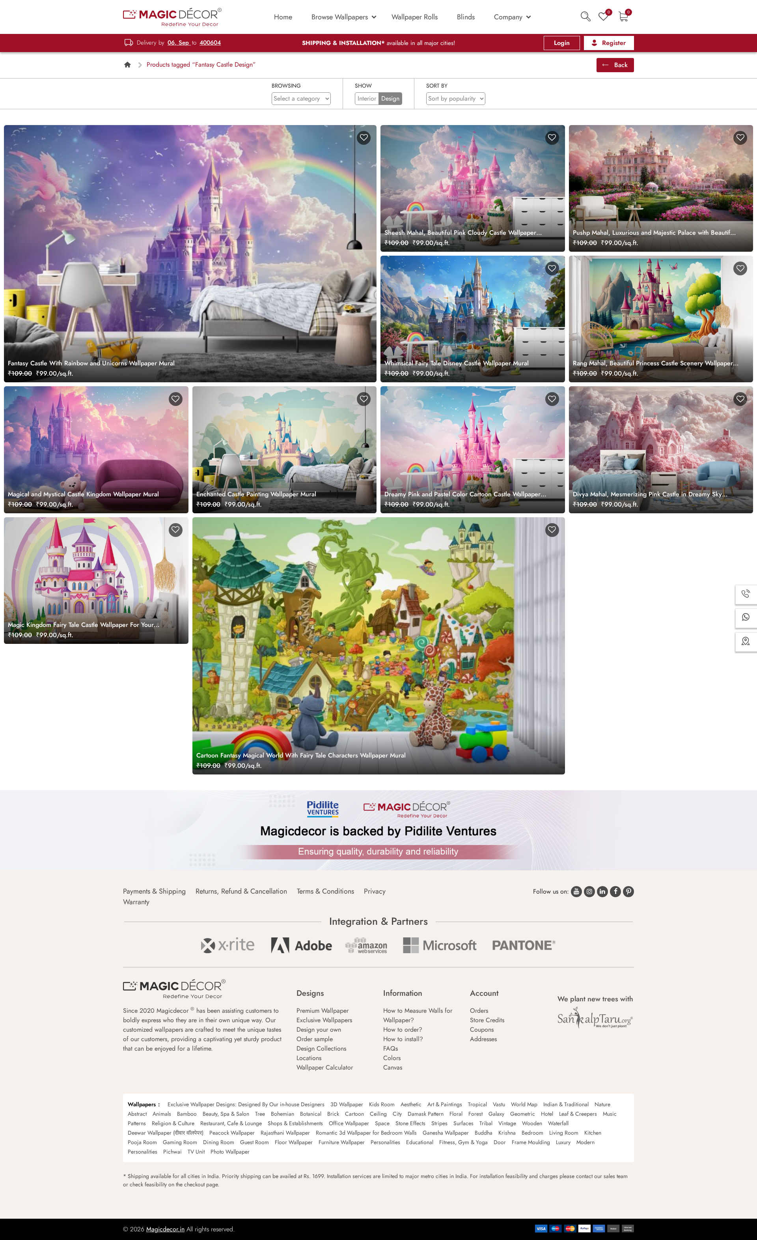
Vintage (507, 1123)
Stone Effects (410, 1123)
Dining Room (218, 1142)
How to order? (402, 1029)
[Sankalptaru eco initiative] (595, 1017)
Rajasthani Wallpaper (285, 1133)
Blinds (466, 17)
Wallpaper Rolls (415, 17)
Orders (479, 1010)
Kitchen (592, 1133)
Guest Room (254, 1142)
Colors (392, 1057)
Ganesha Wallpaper (446, 1133)
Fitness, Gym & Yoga (463, 1142)
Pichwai (172, 1152)
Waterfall (558, 1123)
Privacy (375, 891)
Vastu (499, 1104)
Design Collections (321, 1048)
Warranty (136, 902)
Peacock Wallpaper (232, 1133)
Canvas (392, 1067)
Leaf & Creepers (578, 1114)
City (397, 1114)
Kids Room (382, 1104)
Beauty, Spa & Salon (226, 1114)
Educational (419, 1142)
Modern (585, 1142)
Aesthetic (411, 1104)
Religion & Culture (173, 1123)
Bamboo (187, 1114)
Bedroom (532, 1133)
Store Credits (487, 1020)
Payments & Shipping (154, 891)
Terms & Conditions (325, 891)
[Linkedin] (602, 891)
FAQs (390, 1048)
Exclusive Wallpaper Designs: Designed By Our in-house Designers (246, 1104)
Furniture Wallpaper (342, 1142)
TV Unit (196, 1152)
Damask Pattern (426, 1114)
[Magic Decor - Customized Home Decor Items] (172, 16)
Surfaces (463, 1123)
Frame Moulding (531, 1142)
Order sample (314, 1039)
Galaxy (496, 1114)
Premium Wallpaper (322, 1010)
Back (620, 64)
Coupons (482, 1029)
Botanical (310, 1114)
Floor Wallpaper (294, 1142)
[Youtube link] (576, 891)
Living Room (563, 1133)
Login (562, 42)
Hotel (547, 1114)
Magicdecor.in (165, 1229)
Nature (602, 1104)
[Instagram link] (589, 891)
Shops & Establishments (295, 1123)
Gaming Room (180, 1142)
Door (500, 1142)
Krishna (507, 1133)
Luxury (563, 1142)
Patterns (137, 1123)
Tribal (485, 1123)
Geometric (522, 1114)
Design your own (318, 1029)
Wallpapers (142, 1104)
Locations (308, 1057)
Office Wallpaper (349, 1123)
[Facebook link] (615, 891)
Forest (475, 1114)
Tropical (477, 1104)
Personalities (385, 1142)
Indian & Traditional (566, 1104)
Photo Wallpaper (230, 1152)
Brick (333, 1114)
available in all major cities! (378, 43)
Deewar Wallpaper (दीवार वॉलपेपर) (165, 1133)
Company (508, 17)
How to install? (403, 1039)
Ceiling (378, 1114)
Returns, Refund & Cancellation (241, 891)
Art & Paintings (444, 1104)
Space (382, 1123)
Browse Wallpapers (339, 17)
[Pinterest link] (628, 891)
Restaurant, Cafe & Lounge (231, 1123)
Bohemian (282, 1114)
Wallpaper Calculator (324, 1067)
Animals (162, 1114)
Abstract (137, 1114)
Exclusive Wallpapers (324, 1020)
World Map (524, 1104)
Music (610, 1114)
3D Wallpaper (346, 1104)
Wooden (532, 1123)
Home (283, 17)
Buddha (483, 1133)
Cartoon (354, 1114)
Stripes (439, 1123)
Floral (455, 1114)
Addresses (483, 1039)
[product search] (586, 16)
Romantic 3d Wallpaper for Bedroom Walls (366, 1133)
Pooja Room (142, 1142)
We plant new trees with (595, 999)
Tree (260, 1114)
